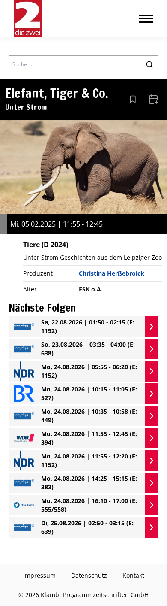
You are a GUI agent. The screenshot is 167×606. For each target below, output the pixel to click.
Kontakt (133, 575)
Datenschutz (89, 575)
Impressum (39, 575)
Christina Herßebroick (111, 273)
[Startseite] (28, 18)
